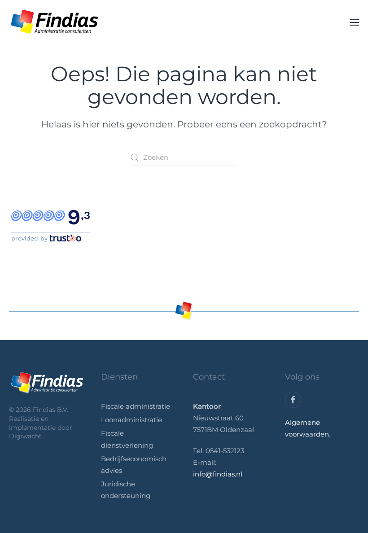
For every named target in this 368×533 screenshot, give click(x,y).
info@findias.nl (217, 474)
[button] (354, 22)
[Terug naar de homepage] (54, 22)
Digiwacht (25, 436)
